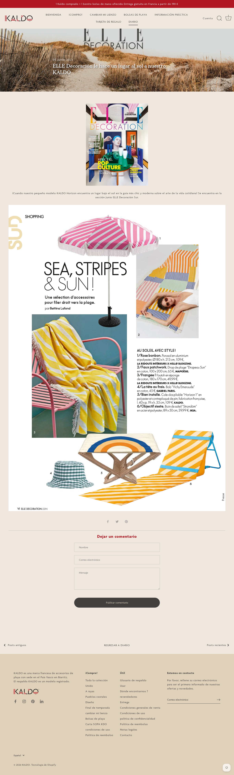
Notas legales (128, 729)
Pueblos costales (96, 696)
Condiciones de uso (132, 713)
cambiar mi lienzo (96, 713)
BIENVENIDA (53, 14)
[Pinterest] (33, 701)
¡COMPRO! (75, 14)
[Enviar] (218, 699)
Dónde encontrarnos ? (134, 691)
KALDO (26, 764)
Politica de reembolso (99, 735)
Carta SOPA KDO (96, 724)
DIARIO (133, 21)
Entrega (124, 702)
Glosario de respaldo (133, 680)
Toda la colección (96, 680)
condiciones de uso (97, 729)
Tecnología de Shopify (43, 764)
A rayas (89, 691)
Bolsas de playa (95, 718)
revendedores (128, 696)
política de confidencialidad (137, 718)
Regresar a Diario (117, 645)
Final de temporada (97, 707)
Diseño (89, 702)
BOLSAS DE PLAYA (135, 14)
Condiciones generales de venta (140, 707)
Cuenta (208, 18)
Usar (123, 685)
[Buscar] (219, 18)
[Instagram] (24, 701)
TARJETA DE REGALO (108, 21)
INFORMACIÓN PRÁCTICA (171, 14)
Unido (89, 685)
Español (17, 755)
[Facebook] (15, 701)
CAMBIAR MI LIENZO (103, 14)
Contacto (126, 735)
